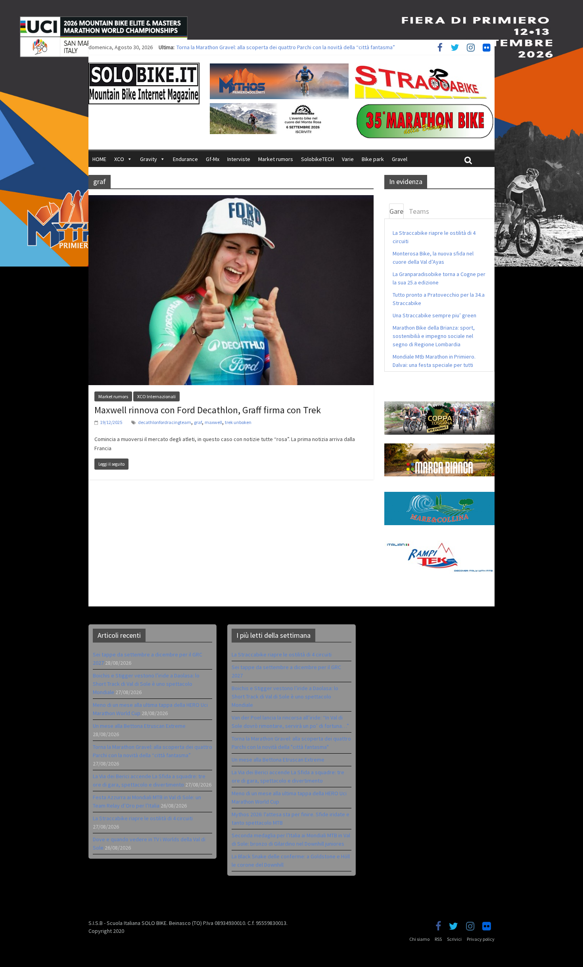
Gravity (148, 159)
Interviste (238, 159)
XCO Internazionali (156, 396)
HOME (99, 159)
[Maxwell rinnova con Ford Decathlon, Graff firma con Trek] (231, 200)
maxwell (213, 422)
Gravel (399, 159)
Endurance (185, 159)
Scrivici (454, 939)
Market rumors (275, 159)
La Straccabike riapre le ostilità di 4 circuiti (143, 818)
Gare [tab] (396, 211)
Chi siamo (419, 939)
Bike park (373, 159)
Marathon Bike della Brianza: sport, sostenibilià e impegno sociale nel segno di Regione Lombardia (434, 336)
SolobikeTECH (317, 159)
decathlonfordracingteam (164, 422)
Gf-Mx (212, 159)
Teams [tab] (419, 211)
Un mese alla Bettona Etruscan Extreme (222, 47)
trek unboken (238, 422)
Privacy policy (481, 939)
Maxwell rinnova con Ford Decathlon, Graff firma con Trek (207, 410)
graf (198, 422)
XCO (119, 159)
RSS (438, 939)
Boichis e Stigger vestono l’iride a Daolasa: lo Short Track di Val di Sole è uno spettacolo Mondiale (146, 684)
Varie (348, 159)
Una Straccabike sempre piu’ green (434, 315)
